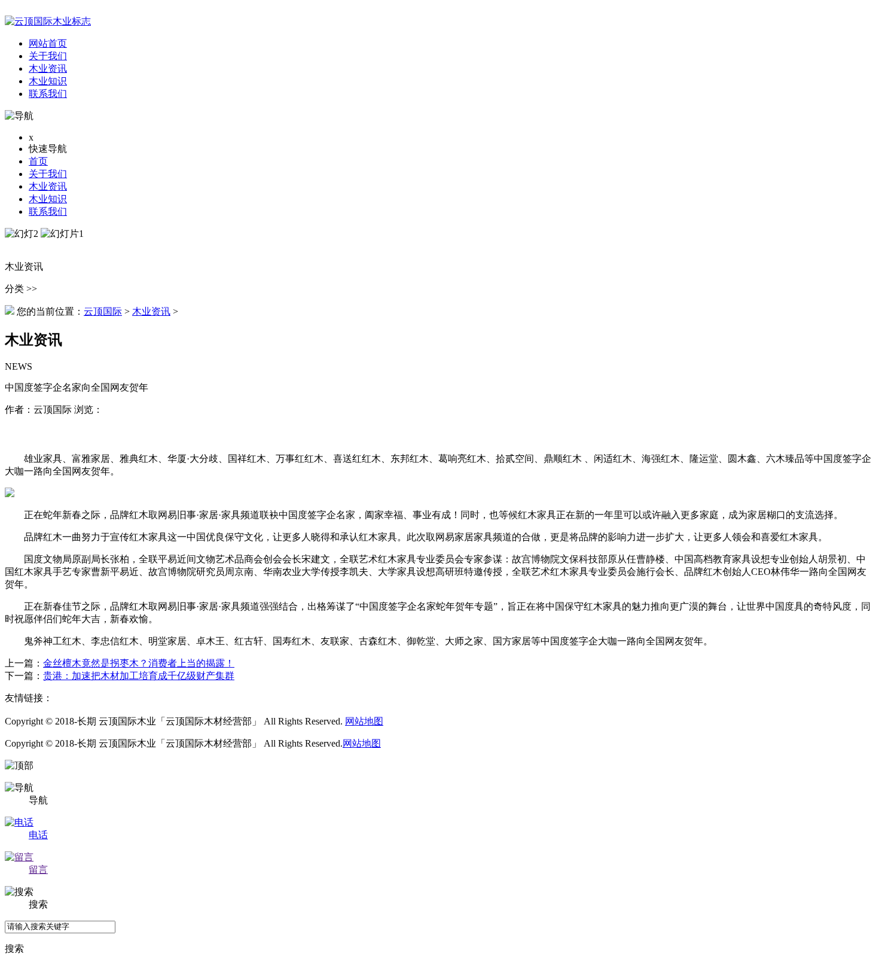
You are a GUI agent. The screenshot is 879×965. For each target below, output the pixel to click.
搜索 (14, 948)
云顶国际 (103, 311)
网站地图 (364, 721)
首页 (38, 161)
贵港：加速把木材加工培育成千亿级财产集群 (138, 676)
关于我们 (48, 174)
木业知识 (48, 199)
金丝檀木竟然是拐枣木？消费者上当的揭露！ (138, 663)
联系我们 (48, 211)
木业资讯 (48, 186)
